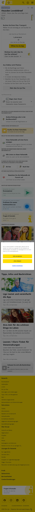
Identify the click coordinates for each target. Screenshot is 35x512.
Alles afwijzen (17, 261)
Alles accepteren (17, 256)
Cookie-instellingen (17, 265)
